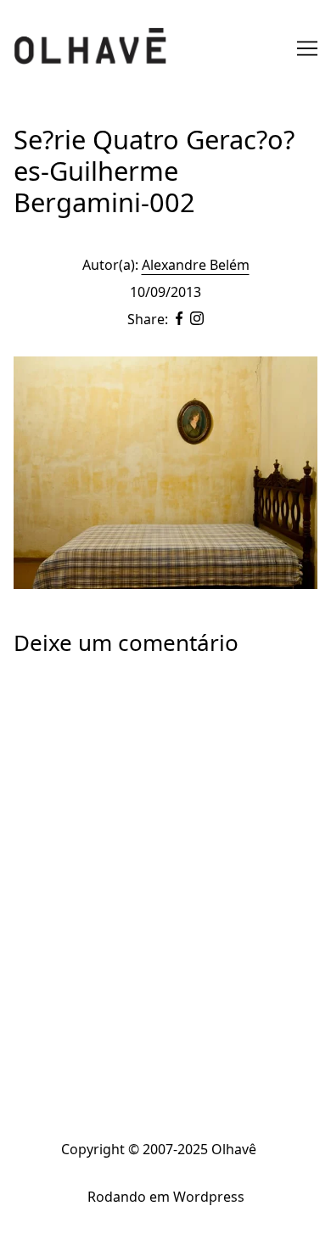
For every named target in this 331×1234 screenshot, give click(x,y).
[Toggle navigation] (307, 48)
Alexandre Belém (196, 264)
